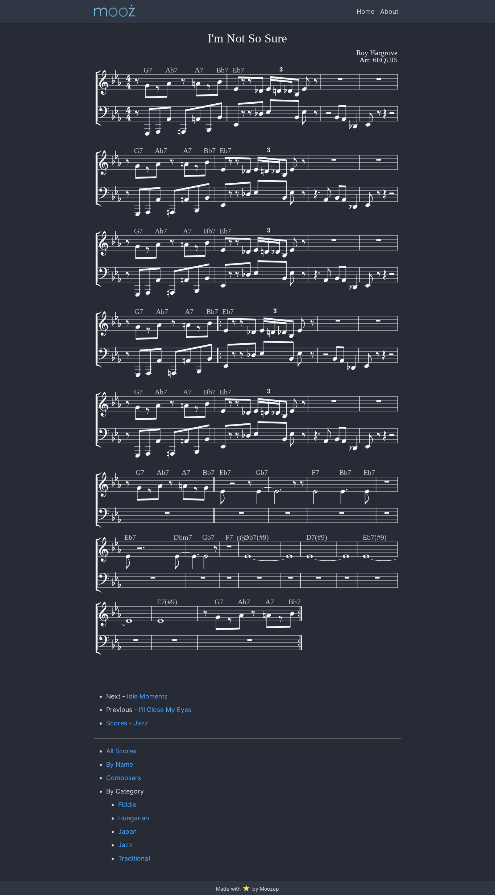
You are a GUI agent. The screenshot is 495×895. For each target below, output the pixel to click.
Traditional (134, 858)
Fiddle (127, 804)
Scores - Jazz (127, 723)
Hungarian (133, 818)
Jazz (125, 845)
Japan (127, 831)
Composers (123, 778)
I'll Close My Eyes (165, 709)
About (389, 11)
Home (365, 11)
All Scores (121, 751)
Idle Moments (147, 696)
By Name (119, 764)
